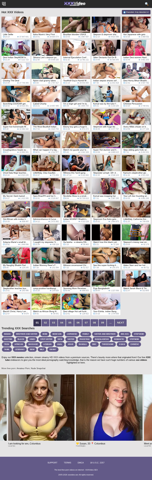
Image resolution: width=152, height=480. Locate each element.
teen (6, 344)
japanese (72, 334)
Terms (67, 462)
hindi (32, 339)
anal (59, 344)
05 (69, 322)
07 (86, 322)
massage (33, 344)
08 (94, 322)
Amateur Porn (23, 368)
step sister (46, 339)
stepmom (134, 339)
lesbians (19, 349)
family (86, 334)
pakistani (85, 339)
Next (120, 322)
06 (78, 322)
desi (60, 339)
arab (70, 344)
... (110, 322)
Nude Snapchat (38, 368)
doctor (8, 339)
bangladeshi (102, 339)
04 (61, 322)
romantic (119, 339)
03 (53, 322)
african (19, 344)
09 (102, 322)
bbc (94, 344)
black (21, 339)
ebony (53, 349)
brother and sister (26, 334)
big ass (125, 334)
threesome (108, 344)
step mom (139, 334)
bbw (32, 349)
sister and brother (104, 334)
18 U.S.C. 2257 (97, 462)
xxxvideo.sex (73, 475)
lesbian (47, 344)
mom (45, 334)
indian (7, 334)
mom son (57, 334)
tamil (7, 349)
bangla (83, 344)
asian (122, 344)
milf (42, 349)
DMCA (81, 462)
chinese (134, 344)
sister (71, 339)
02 (45, 322)
